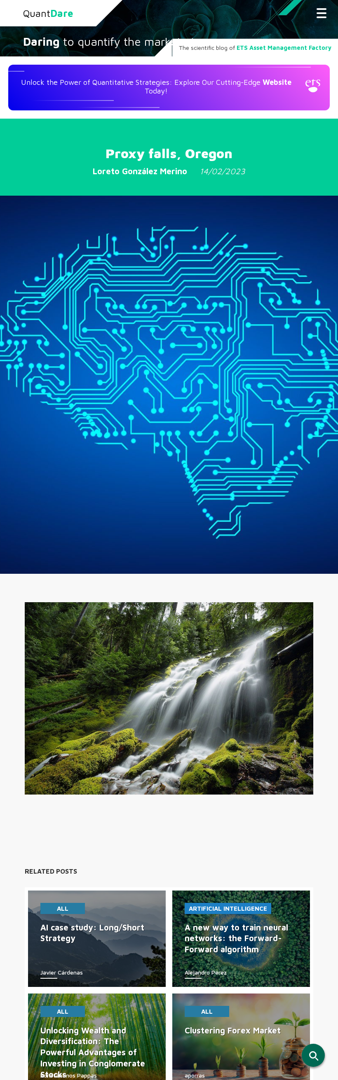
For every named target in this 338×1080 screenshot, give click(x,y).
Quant (48, 13)
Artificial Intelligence (228, 908)
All (62, 908)
